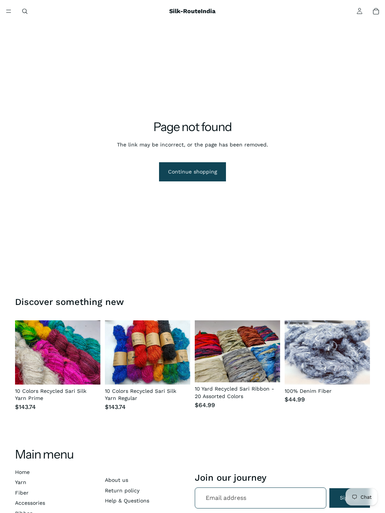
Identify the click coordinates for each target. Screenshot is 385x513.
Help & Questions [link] (127, 501)
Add (274, 371)
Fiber (22, 493)
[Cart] (376, 11)
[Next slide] (92, 352)
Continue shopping (192, 172)
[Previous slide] (23, 352)
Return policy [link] (122, 490)
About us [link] (116, 480)
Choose (364, 373)
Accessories (30, 503)
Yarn (20, 482)
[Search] (25, 11)
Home (22, 472)
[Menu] (8, 11)
